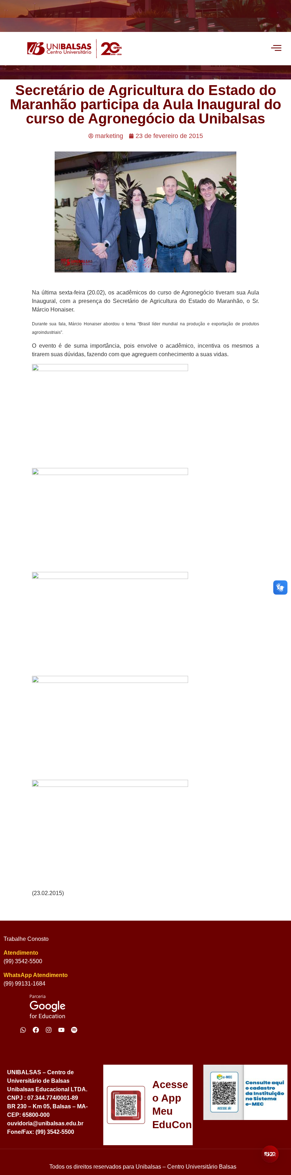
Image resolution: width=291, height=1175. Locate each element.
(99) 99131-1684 (24, 984)
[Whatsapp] (23, 1030)
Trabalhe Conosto (26, 939)
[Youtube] (61, 1030)
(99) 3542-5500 (23, 961)
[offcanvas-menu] (276, 49)
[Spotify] (74, 1030)
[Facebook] (35, 1030)
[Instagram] (48, 1030)
